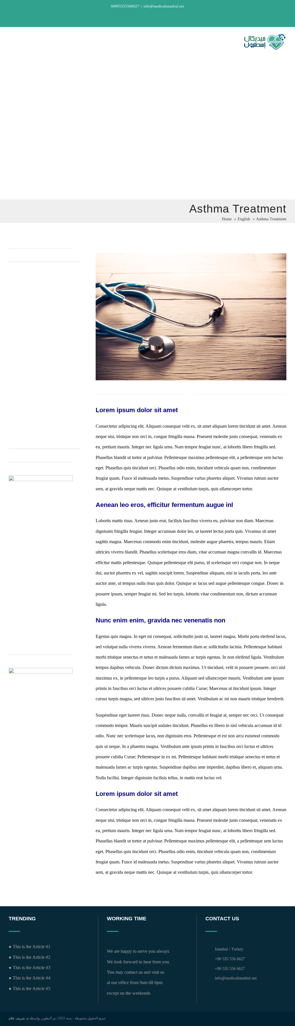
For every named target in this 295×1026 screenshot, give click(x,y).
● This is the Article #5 (29, 988)
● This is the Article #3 (29, 967)
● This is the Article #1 (29, 946)
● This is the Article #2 (29, 957)
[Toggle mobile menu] (11, 43)
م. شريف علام (19, 1018)
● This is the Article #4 (29, 977)
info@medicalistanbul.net (163, 6)
